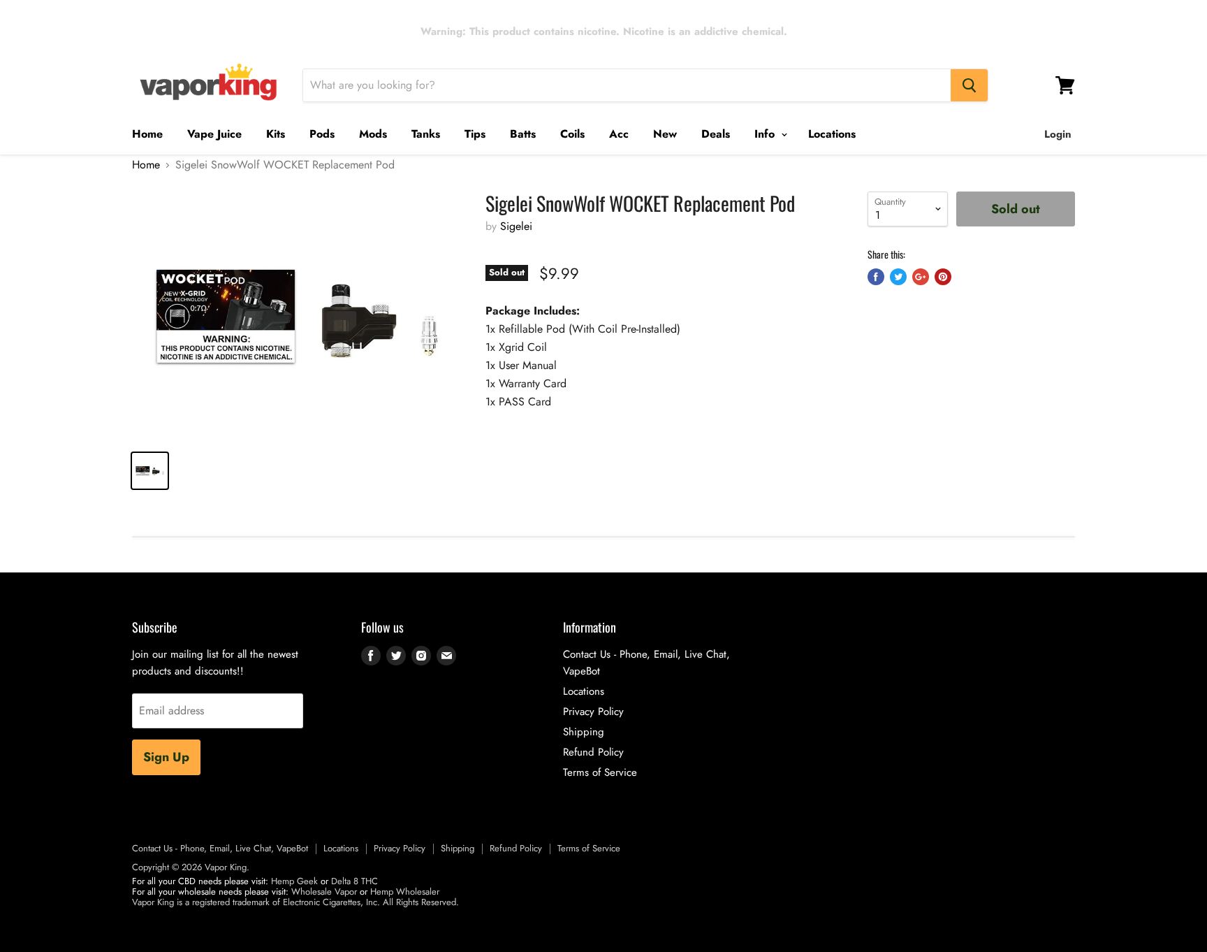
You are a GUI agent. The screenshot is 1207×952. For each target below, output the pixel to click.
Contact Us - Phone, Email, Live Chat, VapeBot (220, 848)
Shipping (583, 732)
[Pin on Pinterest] (943, 276)
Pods (322, 134)
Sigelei (516, 226)
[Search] (969, 85)
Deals (715, 134)
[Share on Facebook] (876, 276)
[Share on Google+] (920, 276)
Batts (523, 134)
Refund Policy (593, 752)
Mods (373, 134)
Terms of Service (600, 772)
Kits (275, 134)
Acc (619, 134)
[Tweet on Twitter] (898, 276)
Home (147, 134)
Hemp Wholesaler (404, 891)
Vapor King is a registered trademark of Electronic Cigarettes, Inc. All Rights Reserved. (295, 902)
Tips (474, 134)
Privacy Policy (593, 711)
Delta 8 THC (354, 881)
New (665, 134)
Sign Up (166, 757)
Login (1057, 134)
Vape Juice (214, 134)
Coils (572, 134)
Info (766, 134)
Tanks (425, 134)
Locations (832, 134)
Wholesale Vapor (324, 891)
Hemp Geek (294, 881)
